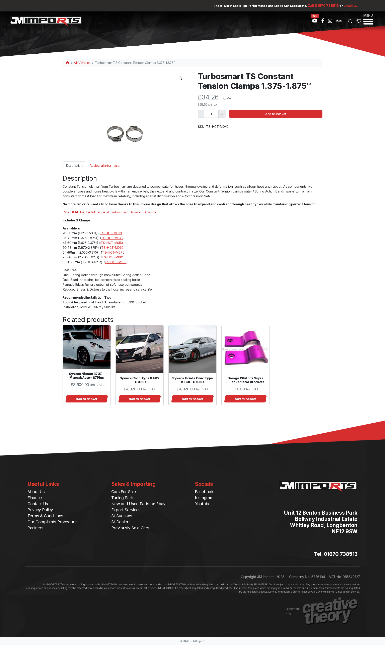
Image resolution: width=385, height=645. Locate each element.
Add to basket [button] (86, 399)
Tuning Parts (122, 497)
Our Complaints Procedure (52, 521)
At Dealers (121, 521)
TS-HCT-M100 (116, 262)
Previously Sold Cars (130, 527)
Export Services (126, 509)
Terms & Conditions (45, 515)
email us (350, 5)
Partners (35, 527)
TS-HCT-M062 (112, 248)
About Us (36, 491)
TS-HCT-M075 (113, 252)
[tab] (74, 165)
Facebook (204, 491)
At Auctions (121, 515)
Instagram (204, 497)
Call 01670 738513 (323, 5)
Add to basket (275, 114)
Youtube (203, 503)
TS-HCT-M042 (112, 238)
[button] (180, 78)
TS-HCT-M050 (112, 243)
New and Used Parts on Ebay (138, 503)
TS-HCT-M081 (113, 257)
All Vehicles (82, 63)
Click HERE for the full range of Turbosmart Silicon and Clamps (109, 212)
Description (74, 166)
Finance (34, 497)
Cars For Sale (123, 491)
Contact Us (37, 503)
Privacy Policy (40, 509)
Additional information (105, 166)
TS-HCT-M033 (111, 233)
